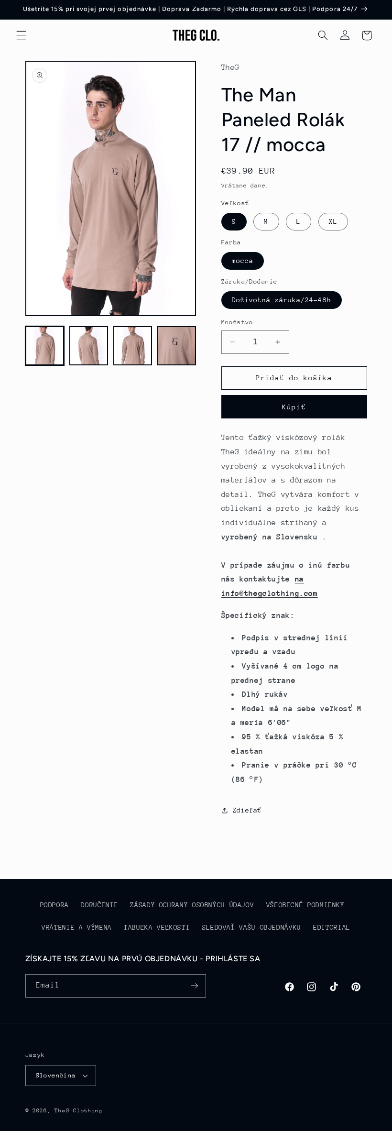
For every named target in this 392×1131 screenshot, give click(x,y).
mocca (242, 260)
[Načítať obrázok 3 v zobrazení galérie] (132, 345)
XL (333, 221)
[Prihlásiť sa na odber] (194, 986)
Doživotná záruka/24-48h (281, 300)
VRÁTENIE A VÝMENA (77, 927)
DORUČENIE (99, 905)
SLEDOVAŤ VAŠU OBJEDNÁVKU (251, 927)
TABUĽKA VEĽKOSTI (157, 927)
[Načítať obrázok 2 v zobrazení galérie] (89, 345)
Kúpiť (294, 407)
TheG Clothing (78, 1111)
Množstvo (237, 322)
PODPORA (54, 905)
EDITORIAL (331, 927)
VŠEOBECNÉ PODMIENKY (305, 905)
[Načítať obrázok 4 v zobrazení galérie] (176, 345)
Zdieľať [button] (247, 810)
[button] (21, 35)
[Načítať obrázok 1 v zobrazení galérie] (45, 345)
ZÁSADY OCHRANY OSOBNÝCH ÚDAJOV (192, 905)
